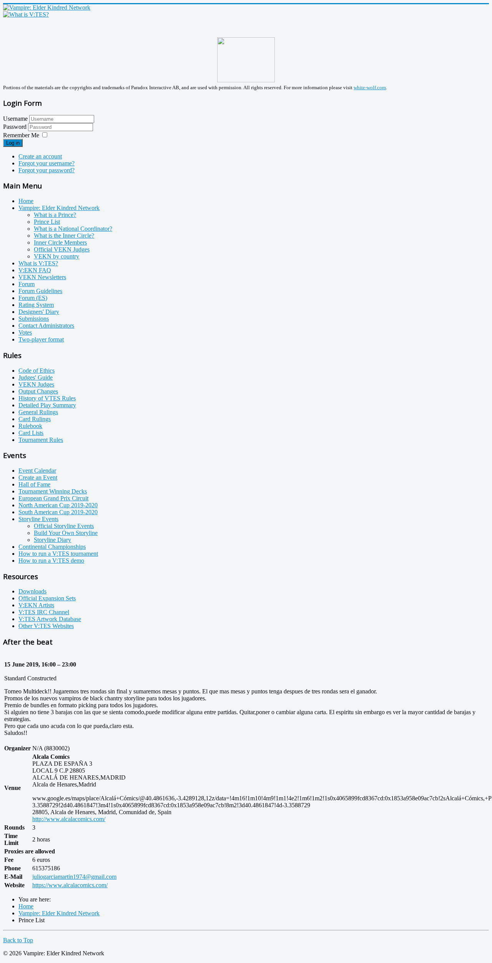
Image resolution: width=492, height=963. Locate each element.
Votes (25, 332)
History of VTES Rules (47, 398)
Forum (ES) (32, 298)
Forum (26, 284)
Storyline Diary (52, 539)
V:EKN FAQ (34, 270)
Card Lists (30, 433)
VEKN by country (56, 256)
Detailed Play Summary (47, 405)
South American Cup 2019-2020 (58, 512)
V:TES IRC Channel (43, 612)
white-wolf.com (370, 87)
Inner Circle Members (60, 242)
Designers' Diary (38, 311)
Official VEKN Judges (62, 249)
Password (15, 126)
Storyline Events (38, 519)
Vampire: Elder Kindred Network (59, 208)
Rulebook (30, 426)
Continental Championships (52, 546)
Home (25, 201)
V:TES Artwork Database (49, 619)
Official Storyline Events (64, 526)
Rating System (36, 305)
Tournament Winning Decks (52, 491)
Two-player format (41, 339)
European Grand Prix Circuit (53, 498)
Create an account (40, 156)
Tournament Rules (40, 440)
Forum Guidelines (40, 291)
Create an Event (37, 477)
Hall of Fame (34, 484)
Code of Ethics (36, 370)
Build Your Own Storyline (66, 533)
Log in (13, 143)
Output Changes (38, 391)
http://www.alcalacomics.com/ (68, 819)
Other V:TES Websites (46, 626)
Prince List (47, 221)
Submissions (33, 318)
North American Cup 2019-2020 (58, 505)
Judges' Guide (35, 377)
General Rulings (38, 412)
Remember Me (21, 135)
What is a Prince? (55, 215)
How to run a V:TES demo (51, 560)
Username (15, 118)
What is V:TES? (38, 263)
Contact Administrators (46, 325)
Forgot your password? (46, 170)
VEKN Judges (36, 384)
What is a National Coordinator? (73, 228)
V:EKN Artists (36, 605)
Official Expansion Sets (47, 598)
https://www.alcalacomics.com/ (70, 885)
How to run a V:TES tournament (58, 553)
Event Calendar (37, 470)
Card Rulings (34, 419)
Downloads (32, 591)
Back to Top (18, 940)
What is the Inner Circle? (64, 235)
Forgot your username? (46, 163)
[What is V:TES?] (26, 14)
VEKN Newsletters (42, 277)
